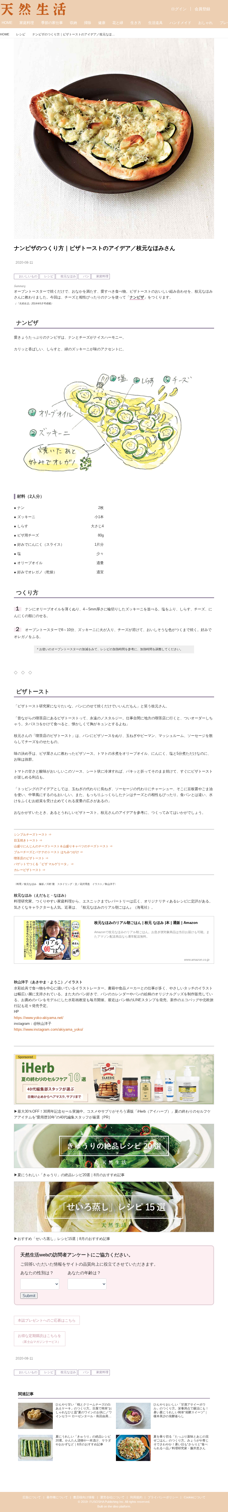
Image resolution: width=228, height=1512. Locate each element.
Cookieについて (194, 1497)
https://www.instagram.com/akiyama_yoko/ (48, 1029)
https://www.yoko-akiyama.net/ (38, 1018)
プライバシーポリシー (163, 1497)
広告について (32, 1497)
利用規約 (136, 1497)
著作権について (57, 1497)
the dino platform (119, 1506)
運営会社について (112, 1497)
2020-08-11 (24, 262)
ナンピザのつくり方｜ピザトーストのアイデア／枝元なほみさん (94, 248)
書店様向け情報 (84, 1497)
